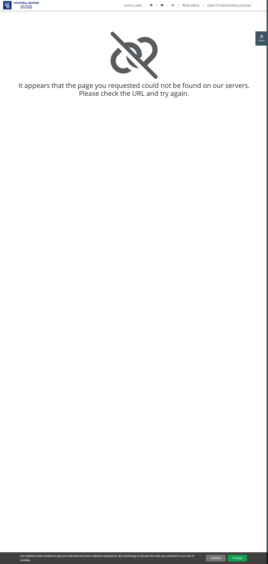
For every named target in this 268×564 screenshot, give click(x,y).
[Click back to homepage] (19, 4)
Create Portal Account (235, 5)
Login (211, 5)
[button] (261, 38)
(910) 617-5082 (133, 5)
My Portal (192, 5)
